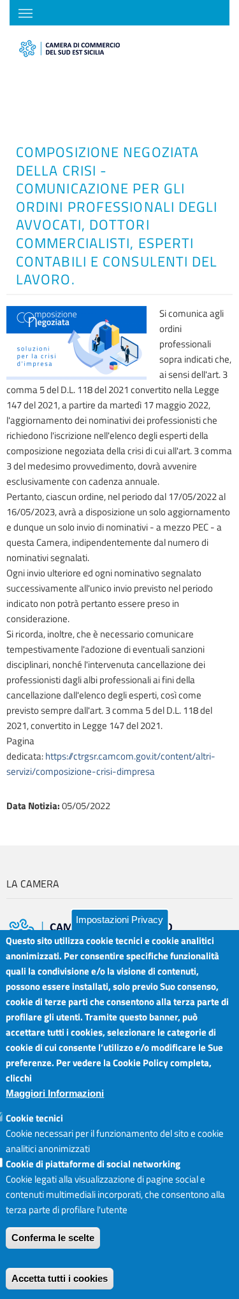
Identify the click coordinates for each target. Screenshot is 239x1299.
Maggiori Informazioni (55, 1093)
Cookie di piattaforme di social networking (93, 1164)
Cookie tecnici (34, 1118)
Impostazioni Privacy (119, 919)
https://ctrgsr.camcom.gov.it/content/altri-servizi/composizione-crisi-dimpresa (110, 764)
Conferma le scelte (52, 1237)
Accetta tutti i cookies (59, 1278)
